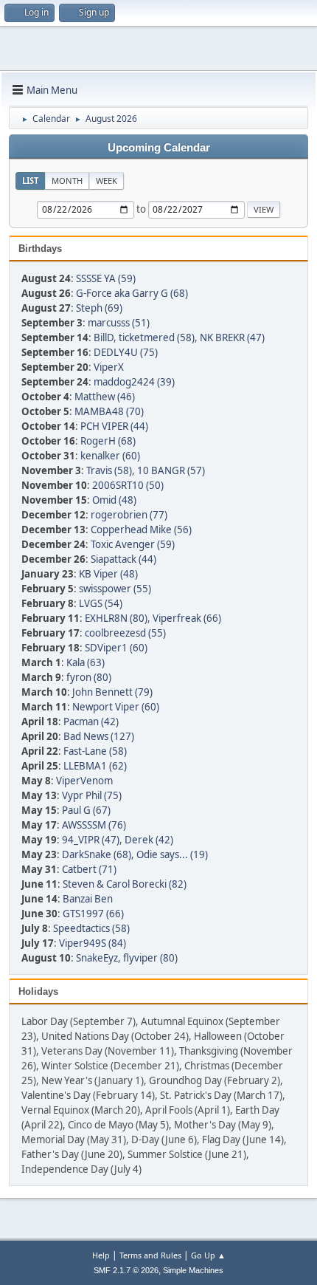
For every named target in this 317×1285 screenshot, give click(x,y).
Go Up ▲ (208, 1255)
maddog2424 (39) (134, 381)
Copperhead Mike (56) (141, 529)
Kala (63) (85, 662)
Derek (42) (149, 839)
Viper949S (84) (92, 943)
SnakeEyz (97, 957)
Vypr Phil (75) (92, 795)
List (30, 180)
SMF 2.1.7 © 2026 (126, 1270)
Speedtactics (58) (91, 928)
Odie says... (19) (172, 854)
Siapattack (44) (123, 559)
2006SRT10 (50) (128, 485)
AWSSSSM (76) (94, 825)
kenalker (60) (110, 455)
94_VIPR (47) (90, 839)
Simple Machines (193, 1270)
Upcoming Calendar (159, 148)
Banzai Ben (88, 898)
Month (67, 180)
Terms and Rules (150, 1255)
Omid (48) (114, 500)
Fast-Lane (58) (95, 751)
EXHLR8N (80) (116, 618)
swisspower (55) (115, 588)
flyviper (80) (150, 957)
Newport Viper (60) (115, 706)
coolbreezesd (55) (125, 633)
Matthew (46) (104, 396)
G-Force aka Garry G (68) (132, 293)
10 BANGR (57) (171, 470)
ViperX (109, 367)
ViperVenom (84, 780)
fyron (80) (88, 677)
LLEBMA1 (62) (95, 765)
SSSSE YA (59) (106, 278)
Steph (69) (99, 308)
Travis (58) (109, 470)
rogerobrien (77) (129, 514)
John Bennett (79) (112, 692)
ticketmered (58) (157, 337)
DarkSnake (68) (96, 854)
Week (106, 180)
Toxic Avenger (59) (133, 544)
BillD (104, 337)
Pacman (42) (91, 721)
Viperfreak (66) (187, 618)
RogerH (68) (108, 441)
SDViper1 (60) (116, 647)
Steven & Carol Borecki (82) (125, 884)
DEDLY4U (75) (126, 352)
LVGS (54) (100, 603)
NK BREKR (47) (232, 337)
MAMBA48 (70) (109, 411)
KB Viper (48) (108, 573)
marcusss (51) (119, 322)
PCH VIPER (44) (114, 426)
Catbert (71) (89, 869)
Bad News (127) (98, 736)
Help (101, 1255)
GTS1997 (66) (93, 913)
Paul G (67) (86, 810)
